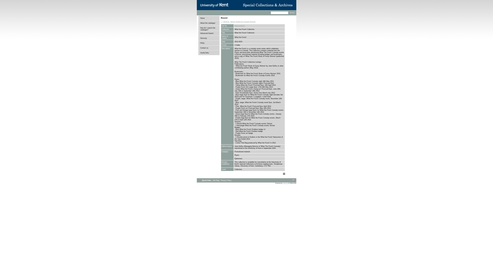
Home (202, 18)
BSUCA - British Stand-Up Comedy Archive (239, 22)
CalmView (285, 183)
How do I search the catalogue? (207, 29)
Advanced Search (207, 33)
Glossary (203, 38)
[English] (294, 180)
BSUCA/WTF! (240, 26)
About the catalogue (207, 23)
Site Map (216, 180)
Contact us (204, 48)
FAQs (202, 43)
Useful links (204, 53)
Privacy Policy (226, 180)
